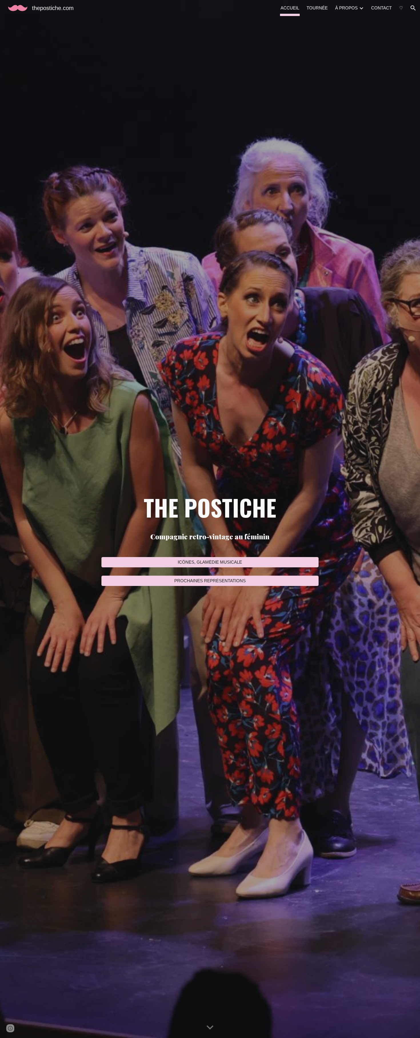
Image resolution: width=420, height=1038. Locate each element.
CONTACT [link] (381, 8)
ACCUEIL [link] (290, 8)
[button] (413, 8)
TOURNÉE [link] (317, 8)
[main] (210, 507)
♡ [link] (401, 8)
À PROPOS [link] (346, 8)
